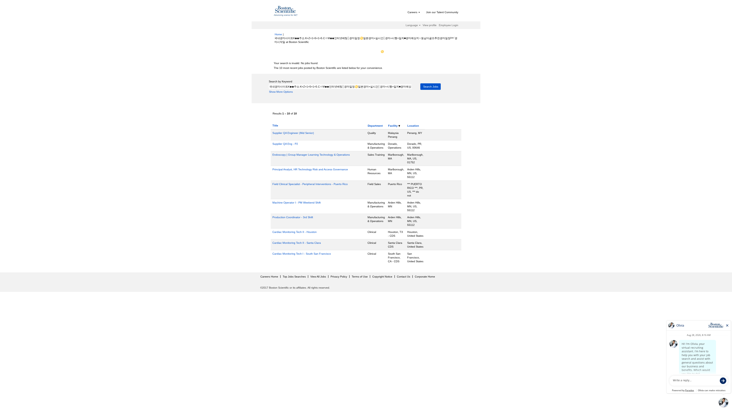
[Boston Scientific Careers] (286, 12)
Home (278, 34)
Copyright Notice (382, 276)
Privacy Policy (339, 276)
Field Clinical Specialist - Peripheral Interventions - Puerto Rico (310, 184)
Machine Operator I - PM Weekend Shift (296, 202)
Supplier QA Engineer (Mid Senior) (293, 132)
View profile (430, 25)
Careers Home (269, 276)
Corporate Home (425, 276)
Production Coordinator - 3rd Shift (292, 217)
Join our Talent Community (442, 12)
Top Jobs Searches (294, 276)
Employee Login (448, 25)
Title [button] (275, 125)
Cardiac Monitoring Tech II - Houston (294, 231)
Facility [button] (393, 125)
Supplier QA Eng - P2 (285, 143)
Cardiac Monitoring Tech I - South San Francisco (301, 253)
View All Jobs (318, 276)
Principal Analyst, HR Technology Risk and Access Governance (310, 169)
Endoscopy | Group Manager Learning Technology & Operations (311, 154)
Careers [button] (413, 12)
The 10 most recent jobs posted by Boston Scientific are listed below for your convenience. (328, 67)
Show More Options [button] (281, 91)
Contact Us (403, 276)
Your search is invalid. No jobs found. (296, 63)
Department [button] (375, 125)
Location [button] (413, 125)
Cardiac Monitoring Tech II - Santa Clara (296, 242)
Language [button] (412, 25)
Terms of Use (360, 276)
